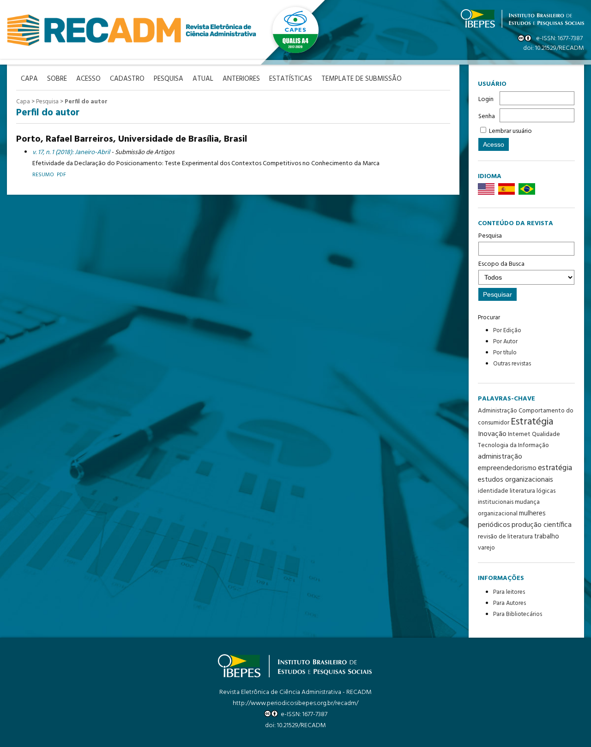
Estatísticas (290, 79)
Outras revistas (512, 364)
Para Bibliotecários (517, 614)
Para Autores (509, 603)
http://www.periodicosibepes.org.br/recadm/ (295, 703)
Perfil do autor (86, 102)
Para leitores (509, 592)
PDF (61, 174)
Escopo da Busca (501, 264)
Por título (505, 353)
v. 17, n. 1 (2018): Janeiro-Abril (71, 152)
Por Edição (507, 330)
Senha (486, 116)
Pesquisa (490, 236)
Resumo (43, 174)
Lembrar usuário (510, 131)
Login (486, 99)
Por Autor (505, 342)
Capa (23, 102)
